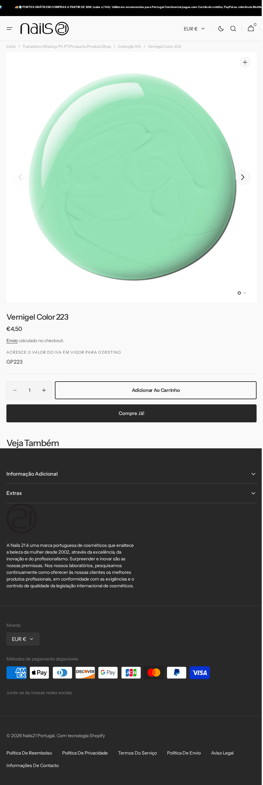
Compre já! (129, 413)
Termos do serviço (137, 753)
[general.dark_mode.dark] (216, 29)
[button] (10, 29)
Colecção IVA (129, 46)
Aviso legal (222, 753)
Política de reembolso (29, 753)
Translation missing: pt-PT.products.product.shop (66, 46)
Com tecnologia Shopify (81, 735)
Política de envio (184, 753)
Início (11, 46)
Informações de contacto (32, 765)
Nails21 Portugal (39, 735)
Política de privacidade (85, 753)
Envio (12, 340)
